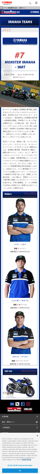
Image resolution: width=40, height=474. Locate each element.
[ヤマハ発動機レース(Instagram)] (28, 404)
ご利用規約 (6, 427)
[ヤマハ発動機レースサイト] (34, 12)
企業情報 (5, 416)
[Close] (37, 435)
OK (20, 470)
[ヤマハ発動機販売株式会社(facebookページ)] (23, 404)
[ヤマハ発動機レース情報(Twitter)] (17, 404)
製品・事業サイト (8, 422)
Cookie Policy (26, 459)
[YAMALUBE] (28, 409)
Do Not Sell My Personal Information (20, 465)
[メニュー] (36, 2)
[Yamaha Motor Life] (12, 404)
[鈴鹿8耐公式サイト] (14, 409)
